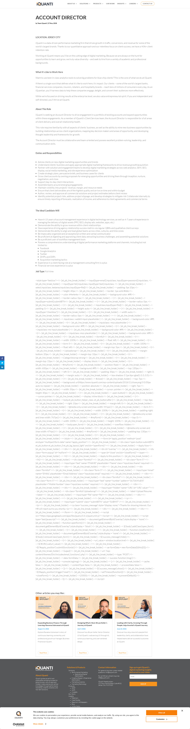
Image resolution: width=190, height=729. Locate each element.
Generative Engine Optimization (81, 675)
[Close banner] (182, 710)
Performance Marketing (80, 672)
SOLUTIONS (84, 4)
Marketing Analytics (78, 682)
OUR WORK (110, 4)
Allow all (161, 713)
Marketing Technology (79, 684)
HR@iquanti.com (104, 678)
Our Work (72, 694)
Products (72, 686)
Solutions (72, 670)
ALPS (73, 690)
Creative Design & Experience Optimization (81, 679)
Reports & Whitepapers (79, 702)
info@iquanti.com (111, 672)
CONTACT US (147, 4)
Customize (160, 719)
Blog (73, 704)
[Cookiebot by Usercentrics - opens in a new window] (18, 724)
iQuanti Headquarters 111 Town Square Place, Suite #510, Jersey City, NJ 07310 (110, 683)
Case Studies (76, 700)
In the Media (76, 706)
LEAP (73, 688)
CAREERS (132, 4)
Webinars (75, 698)
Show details (38, 724)
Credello (74, 692)
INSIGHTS (120, 4)
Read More (43, 653)
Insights (71, 696)
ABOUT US (71, 4)
